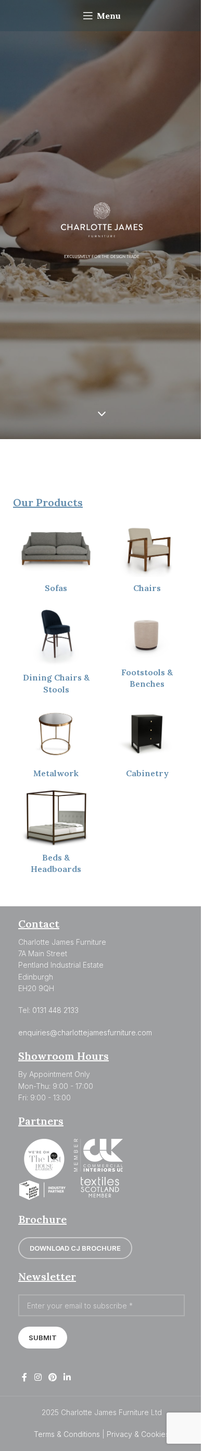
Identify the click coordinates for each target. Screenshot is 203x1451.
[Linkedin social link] (67, 1377)
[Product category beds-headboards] (56, 835)
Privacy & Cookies (138, 1434)
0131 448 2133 (55, 1010)
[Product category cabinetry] (147, 745)
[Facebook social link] (24, 1377)
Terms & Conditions (67, 1434)
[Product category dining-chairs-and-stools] (56, 652)
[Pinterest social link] (52, 1377)
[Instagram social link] (38, 1377)
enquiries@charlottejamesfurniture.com (85, 1032)
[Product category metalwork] (56, 744)
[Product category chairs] (147, 559)
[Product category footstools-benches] (147, 649)
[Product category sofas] (56, 559)
